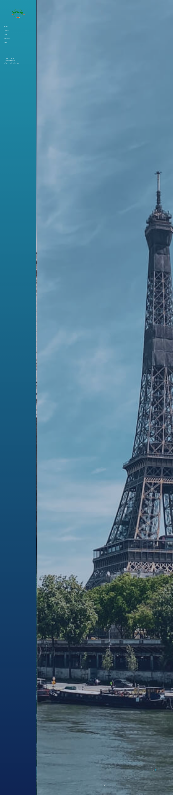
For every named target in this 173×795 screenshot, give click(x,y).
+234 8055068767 (9, 58)
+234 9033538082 (9, 61)
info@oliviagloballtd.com (11, 63)
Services (7, 38)
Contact (6, 30)
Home (6, 26)
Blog (5, 42)
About (6, 34)
